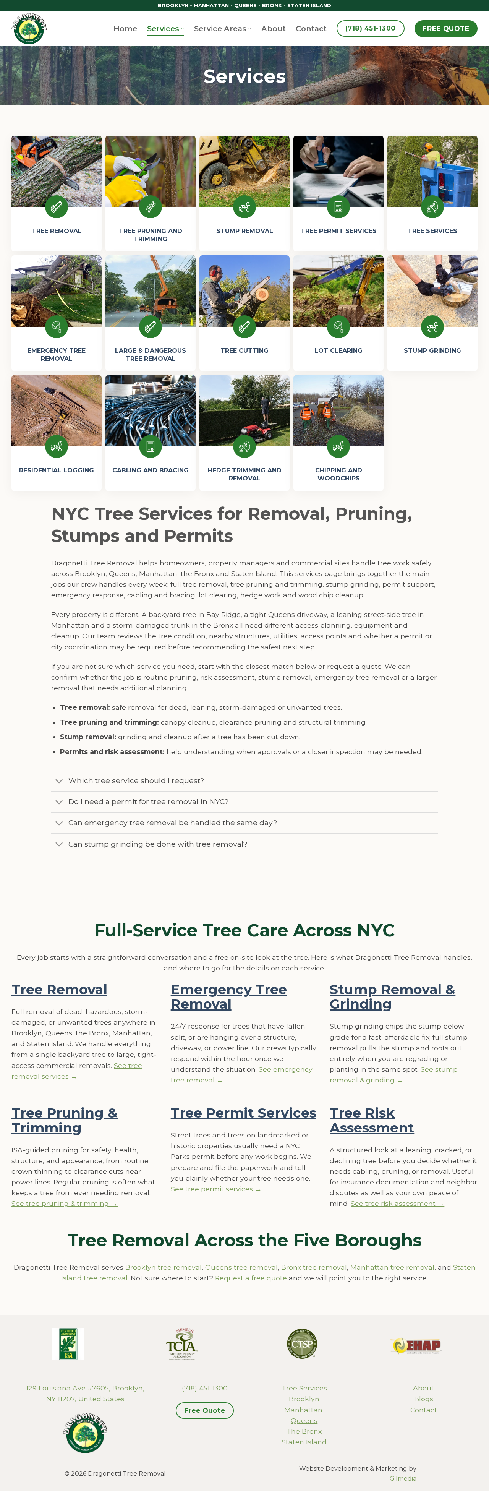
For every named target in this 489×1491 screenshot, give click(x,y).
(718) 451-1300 (205, 1388)
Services (163, 28)
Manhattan (304, 1410)
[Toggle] (59, 781)
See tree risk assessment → (397, 1203)
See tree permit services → (216, 1189)
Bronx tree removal (314, 1267)
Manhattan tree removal (392, 1267)
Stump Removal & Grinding (392, 996)
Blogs (423, 1399)
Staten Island (304, 1442)
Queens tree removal (241, 1267)
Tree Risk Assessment (372, 1120)
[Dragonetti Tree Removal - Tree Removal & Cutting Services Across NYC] (32, 28)
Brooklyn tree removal (163, 1267)
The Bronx (304, 1431)
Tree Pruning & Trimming (64, 1120)
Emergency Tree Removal (229, 996)
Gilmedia (403, 1478)
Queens (304, 1420)
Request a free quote (251, 1278)
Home (125, 28)
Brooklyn (304, 1399)
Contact (311, 28)
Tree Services (304, 1388)
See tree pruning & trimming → (64, 1203)
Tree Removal (59, 989)
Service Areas (220, 28)
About (273, 28)
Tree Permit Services (243, 1113)
